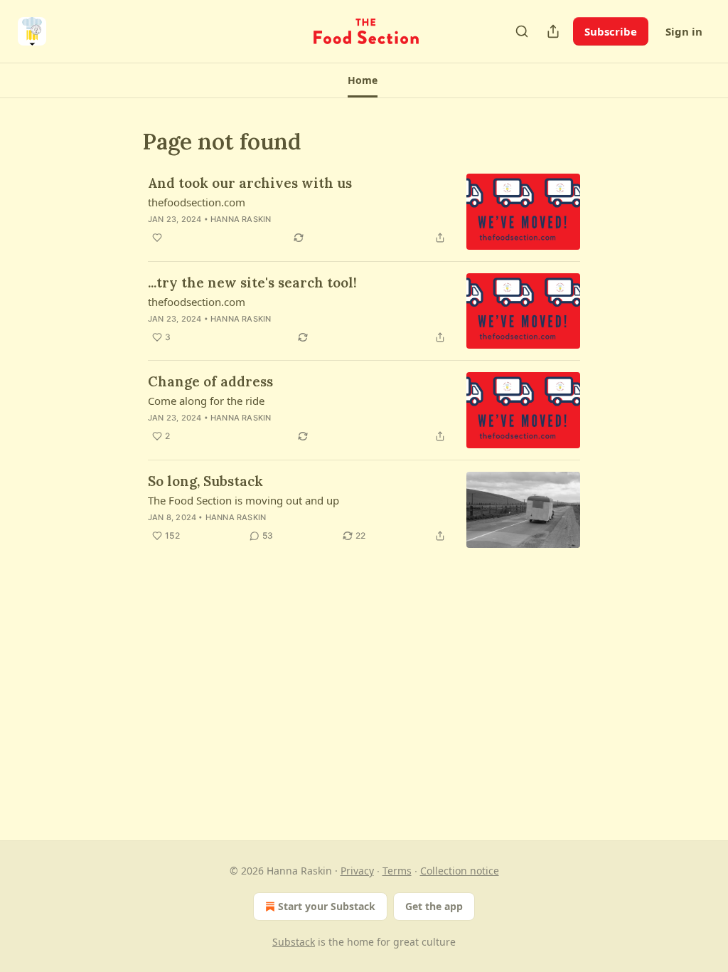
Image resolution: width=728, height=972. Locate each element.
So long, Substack (205, 481)
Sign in (683, 31)
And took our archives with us (250, 182)
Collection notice (459, 870)
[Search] (522, 31)
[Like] (157, 237)
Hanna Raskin (240, 219)
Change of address (210, 381)
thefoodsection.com (196, 202)
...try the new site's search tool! (252, 282)
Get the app (434, 906)
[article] (364, 211)
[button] (362, 80)
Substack (293, 942)
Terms (397, 870)
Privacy (357, 870)
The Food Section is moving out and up (243, 500)
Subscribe (610, 31)
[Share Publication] (553, 31)
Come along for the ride (206, 400)
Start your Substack (326, 906)
